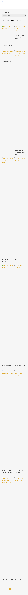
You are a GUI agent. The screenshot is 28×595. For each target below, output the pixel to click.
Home (3, 21)
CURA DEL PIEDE (10, 21)
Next (18, 589)
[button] (25, 4)
